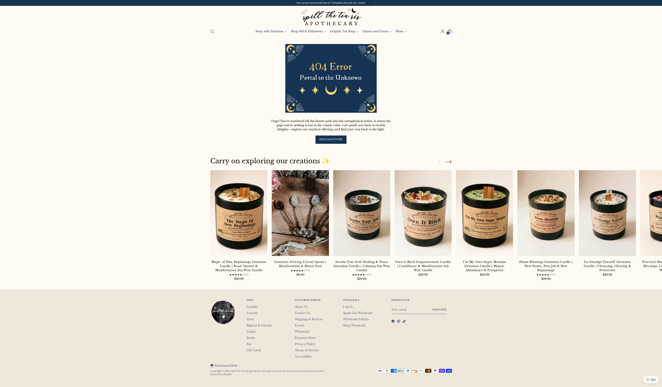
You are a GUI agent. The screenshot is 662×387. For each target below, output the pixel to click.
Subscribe (439, 309)
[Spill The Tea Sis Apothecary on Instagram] (399, 322)
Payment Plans (305, 338)
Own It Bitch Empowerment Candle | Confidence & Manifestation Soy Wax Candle (423, 266)
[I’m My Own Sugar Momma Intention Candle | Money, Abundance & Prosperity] (484, 213)
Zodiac (251, 331)
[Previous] (287, 3)
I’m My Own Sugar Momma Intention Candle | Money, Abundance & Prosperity (484, 266)
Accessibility (303, 356)
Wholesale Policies (356, 319)
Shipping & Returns (309, 319)
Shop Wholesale (354, 325)
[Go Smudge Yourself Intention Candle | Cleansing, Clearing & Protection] (607, 213)
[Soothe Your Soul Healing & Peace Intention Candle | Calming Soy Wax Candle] (361, 213)
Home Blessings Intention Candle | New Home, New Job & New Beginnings (546, 266)
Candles (252, 306)
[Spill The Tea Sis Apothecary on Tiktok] (404, 322)
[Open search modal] (212, 31)
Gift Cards (254, 350)
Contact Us (302, 313)
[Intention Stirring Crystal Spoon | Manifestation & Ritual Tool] (300, 213)
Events (299, 325)
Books (251, 338)
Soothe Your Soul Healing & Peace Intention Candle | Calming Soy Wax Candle (362, 266)
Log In (348, 306)
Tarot (250, 319)
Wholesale (302, 331)
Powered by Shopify (221, 374)
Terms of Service (307, 350)
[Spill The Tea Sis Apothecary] (331, 16)
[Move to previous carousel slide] (441, 162)
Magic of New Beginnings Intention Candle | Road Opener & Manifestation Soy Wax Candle (239, 266)
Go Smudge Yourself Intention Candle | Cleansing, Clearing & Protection (607, 266)
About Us (301, 306)
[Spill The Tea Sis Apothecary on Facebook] (393, 322)
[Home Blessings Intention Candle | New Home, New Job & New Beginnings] (545, 213)
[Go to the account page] (442, 31)
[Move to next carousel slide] (449, 162)
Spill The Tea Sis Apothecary (246, 371)
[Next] (375, 3)
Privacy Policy (305, 344)
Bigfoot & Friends (259, 325)
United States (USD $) (225, 365)
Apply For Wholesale (357, 313)
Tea (249, 344)
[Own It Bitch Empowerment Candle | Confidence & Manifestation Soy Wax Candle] (423, 213)
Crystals (252, 313)
